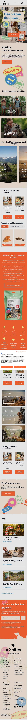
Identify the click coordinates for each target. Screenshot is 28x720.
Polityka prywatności (21, 351)
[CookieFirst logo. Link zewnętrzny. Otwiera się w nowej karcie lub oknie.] (1, 353)
